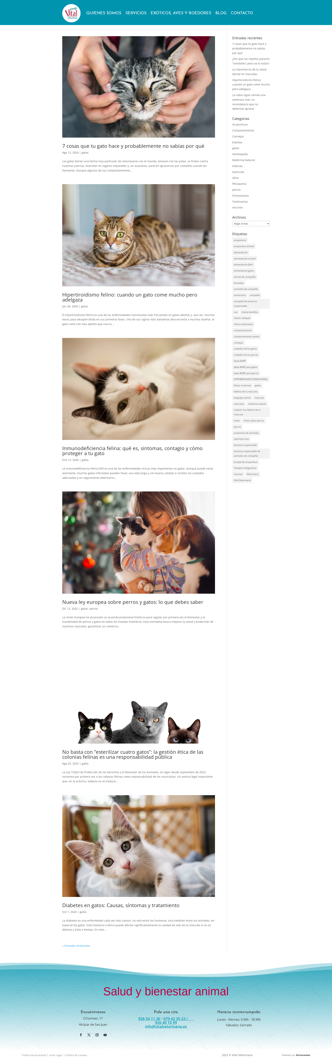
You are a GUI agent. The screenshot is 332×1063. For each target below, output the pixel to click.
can (236, 312)
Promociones (240, 195)
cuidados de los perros (246, 354)
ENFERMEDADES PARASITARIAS (251, 379)
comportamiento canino (246, 336)
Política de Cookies (76, 1055)
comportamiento (243, 330)
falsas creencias (242, 385)
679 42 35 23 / (178, 1018)
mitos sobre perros (254, 420)
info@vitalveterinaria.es (166, 1026)
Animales (239, 283)
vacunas (237, 207)
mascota (259, 397)
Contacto (242, 13)
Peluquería (239, 184)
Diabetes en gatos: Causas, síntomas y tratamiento (120, 905)
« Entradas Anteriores (76, 946)
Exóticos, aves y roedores (181, 13)
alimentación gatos (244, 270)
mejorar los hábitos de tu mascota (247, 412)
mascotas (239, 403)
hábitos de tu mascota (245, 391)
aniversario (240, 295)
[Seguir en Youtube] (105, 1035)
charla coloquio (242, 318)
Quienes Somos (103, 13)
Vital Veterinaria (242, 480)
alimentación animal (245, 258)
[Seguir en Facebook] (81, 1035)
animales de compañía (246, 289)
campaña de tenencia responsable (245, 304)
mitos (237, 420)
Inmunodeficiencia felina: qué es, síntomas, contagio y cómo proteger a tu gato (132, 451)
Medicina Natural (243, 160)
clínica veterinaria (243, 324)
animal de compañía (245, 276)
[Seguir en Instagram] (97, 1035)
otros (235, 178)
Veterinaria (252, 474)
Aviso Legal (55, 1055)
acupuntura (240, 240)
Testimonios (240, 201)
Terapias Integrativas (245, 468)
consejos (238, 342)
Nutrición (238, 172)
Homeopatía (240, 154)
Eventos (237, 142)
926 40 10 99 (166, 1022)
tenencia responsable (245, 445)
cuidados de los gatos (245, 348)
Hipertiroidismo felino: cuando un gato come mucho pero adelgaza (129, 297)
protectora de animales (246, 433)
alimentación (241, 252)
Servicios (135, 13)
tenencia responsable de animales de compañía (247, 453)
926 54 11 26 (149, 1018)
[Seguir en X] (89, 1035)
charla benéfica (250, 312)
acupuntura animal (244, 246)
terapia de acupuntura (246, 462)
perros (93, 608)
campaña (255, 295)
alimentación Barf (243, 264)
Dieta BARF (240, 361)
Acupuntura (240, 124)
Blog (221, 13)
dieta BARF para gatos (245, 367)
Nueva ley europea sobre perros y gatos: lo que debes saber (132, 601)
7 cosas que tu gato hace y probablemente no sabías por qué (133, 145)
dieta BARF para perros (246, 373)
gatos (85, 152)
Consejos (238, 136)
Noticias (237, 166)
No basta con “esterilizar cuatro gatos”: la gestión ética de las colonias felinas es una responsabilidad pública (132, 754)
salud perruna (241, 438)
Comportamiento (243, 130)
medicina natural (257, 403)
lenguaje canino (242, 397)
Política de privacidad (34, 1055)
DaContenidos (303, 1055)
